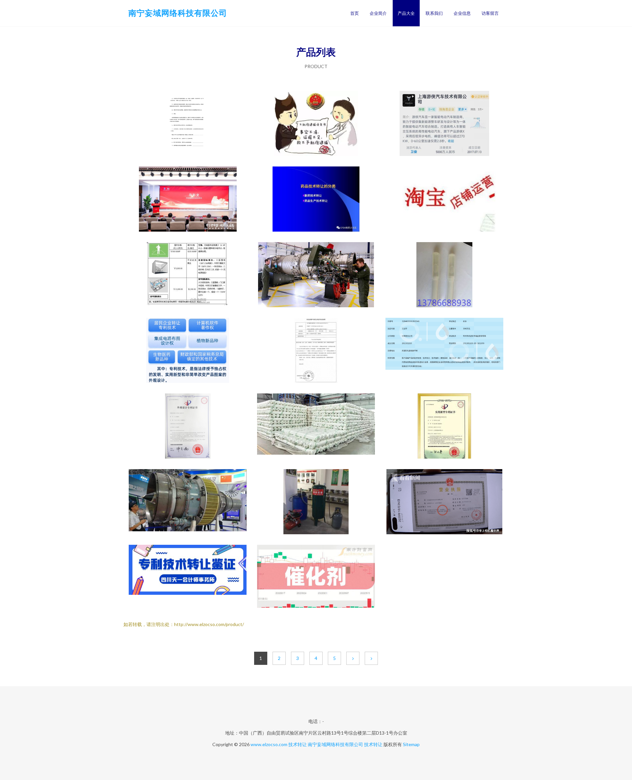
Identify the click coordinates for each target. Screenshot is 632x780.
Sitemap (411, 744)
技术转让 (297, 744)
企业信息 (462, 13)
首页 (354, 13)
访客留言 (490, 13)
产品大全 (406, 13)
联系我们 (434, 13)
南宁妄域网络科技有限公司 (177, 13)
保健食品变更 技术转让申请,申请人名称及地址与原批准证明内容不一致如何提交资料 (316, 124)
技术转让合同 (187, 124)
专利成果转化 (316, 351)
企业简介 (378, 13)
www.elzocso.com (268, 744)
